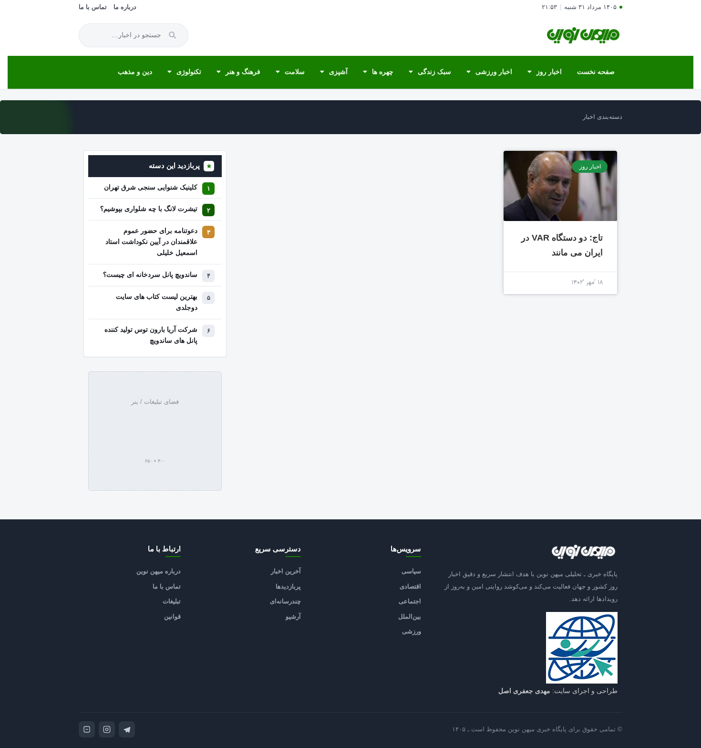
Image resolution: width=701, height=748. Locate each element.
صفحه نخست (596, 71)
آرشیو (293, 616)
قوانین (172, 616)
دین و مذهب (135, 71)
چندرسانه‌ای (285, 601)
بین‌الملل (409, 616)
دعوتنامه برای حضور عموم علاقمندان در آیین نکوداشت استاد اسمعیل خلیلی (151, 241)
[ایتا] (87, 729)
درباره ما (124, 7)
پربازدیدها (288, 586)
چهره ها (382, 71)
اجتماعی (410, 601)
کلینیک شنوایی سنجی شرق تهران (150, 187)
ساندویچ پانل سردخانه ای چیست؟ (150, 274)
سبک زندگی (434, 71)
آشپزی (338, 71)
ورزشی (411, 631)
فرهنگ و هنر (243, 71)
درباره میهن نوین (158, 571)
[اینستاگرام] (107, 729)
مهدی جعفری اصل (524, 691)
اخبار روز (549, 71)
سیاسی (411, 571)
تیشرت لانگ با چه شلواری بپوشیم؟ (148, 208)
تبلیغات (172, 601)
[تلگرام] (127, 729)
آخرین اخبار (286, 571)
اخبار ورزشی (493, 71)
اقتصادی (410, 586)
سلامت (295, 71)
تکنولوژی (188, 71)
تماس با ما (93, 7)
